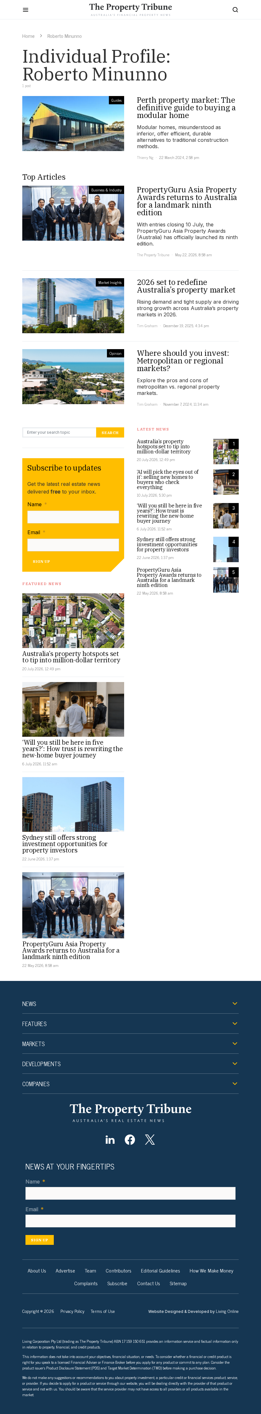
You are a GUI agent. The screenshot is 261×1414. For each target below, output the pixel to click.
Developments (41, 1063)
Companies (35, 1083)
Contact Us (148, 1283)
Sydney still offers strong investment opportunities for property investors (65, 843)
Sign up (41, 561)
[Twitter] (149, 1139)
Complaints (86, 1283)
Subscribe (117, 1283)
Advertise (65, 1270)
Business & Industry (106, 190)
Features (34, 1023)
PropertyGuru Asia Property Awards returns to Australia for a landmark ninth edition (71, 950)
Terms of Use (103, 1310)
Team (90, 1270)
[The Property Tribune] (130, 1112)
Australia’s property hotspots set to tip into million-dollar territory (71, 656)
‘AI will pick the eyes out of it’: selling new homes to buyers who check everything (167, 479)
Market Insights (110, 282)
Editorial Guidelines (160, 1270)
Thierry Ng (145, 157)
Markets (33, 1043)
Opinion (115, 353)
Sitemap (178, 1283)
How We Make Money (211, 1270)
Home (28, 35)
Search (110, 432)
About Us (37, 1270)
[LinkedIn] (109, 1139)
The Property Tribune (153, 255)
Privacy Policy (72, 1310)
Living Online (227, 1310)
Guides (116, 100)
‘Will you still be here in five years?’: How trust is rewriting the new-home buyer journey (72, 748)
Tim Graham (147, 325)
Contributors (118, 1270)
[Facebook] (130, 1139)
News (29, 1003)
